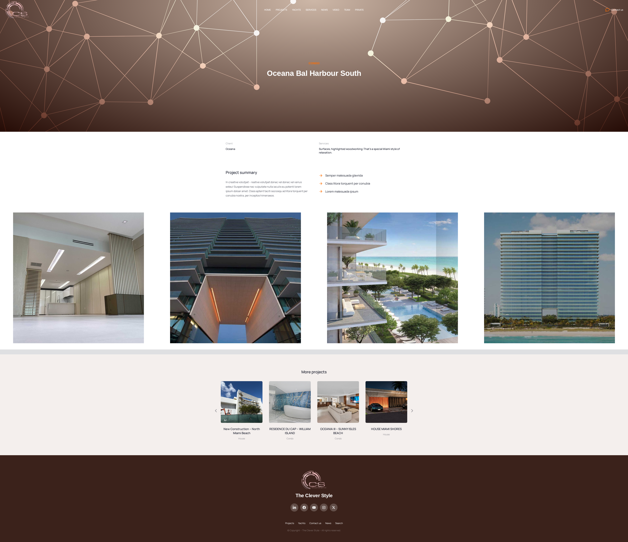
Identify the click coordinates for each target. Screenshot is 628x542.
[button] (4, 278)
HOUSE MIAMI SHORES (386, 429)
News (328, 523)
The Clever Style (314, 495)
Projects (289, 523)
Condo (314, 63)
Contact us (315, 523)
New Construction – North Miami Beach (242, 431)
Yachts (301, 523)
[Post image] (241, 402)
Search (339, 523)
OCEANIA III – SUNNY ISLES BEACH (338, 431)
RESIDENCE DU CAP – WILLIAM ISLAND (290, 431)
